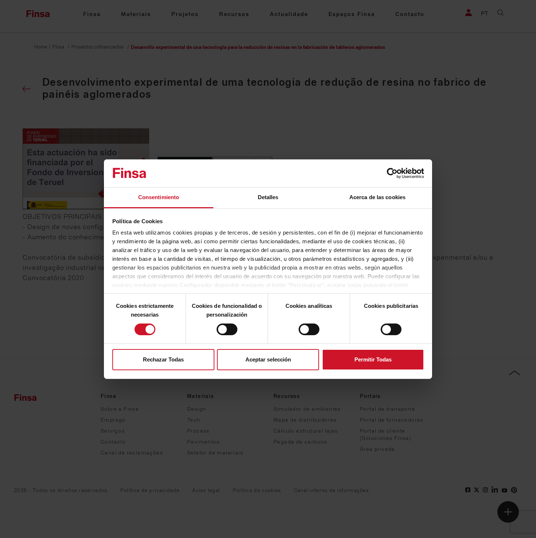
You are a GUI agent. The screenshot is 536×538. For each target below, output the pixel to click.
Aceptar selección (268, 359)
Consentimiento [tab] (158, 197)
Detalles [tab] (268, 197)
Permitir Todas (373, 359)
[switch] (227, 329)
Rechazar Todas (163, 359)
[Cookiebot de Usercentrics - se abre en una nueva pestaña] (392, 173)
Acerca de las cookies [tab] (377, 197)
